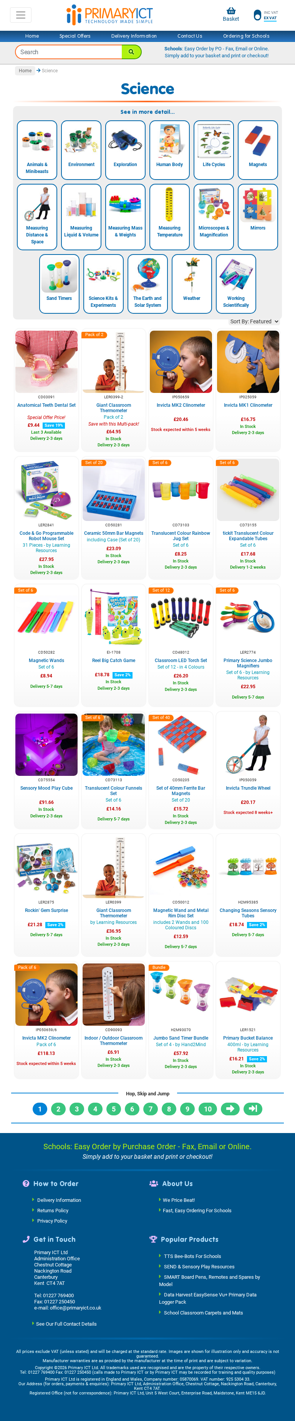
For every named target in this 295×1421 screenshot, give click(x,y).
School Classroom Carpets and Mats (203, 1312)
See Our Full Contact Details (66, 1323)
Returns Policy (52, 1210)
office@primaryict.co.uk (75, 1308)
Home (32, 36)
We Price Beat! (179, 1200)
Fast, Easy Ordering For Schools (197, 1210)
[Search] (132, 52)
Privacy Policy (52, 1221)
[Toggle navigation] (20, 15)
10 (208, 1109)
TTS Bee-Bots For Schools (192, 1256)
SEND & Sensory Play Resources (199, 1266)
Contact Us (189, 36)
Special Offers (75, 36)
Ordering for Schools (246, 36)
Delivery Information (134, 36)
